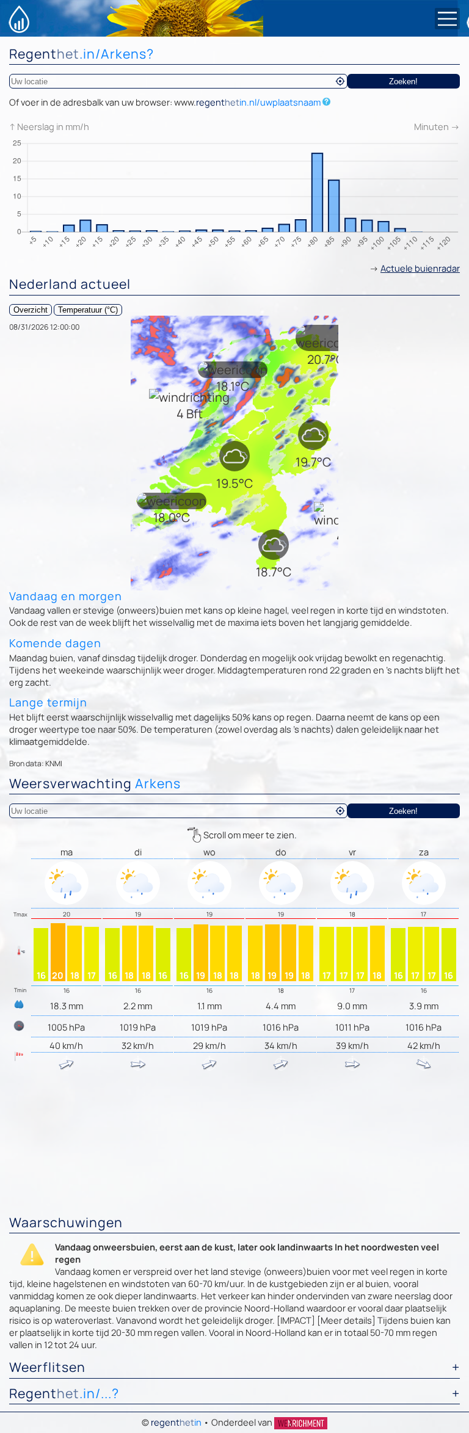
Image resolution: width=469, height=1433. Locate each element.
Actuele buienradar (420, 268)
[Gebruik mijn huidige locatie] (340, 81)
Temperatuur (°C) (88, 309)
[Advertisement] (234, 1113)
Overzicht (30, 309)
